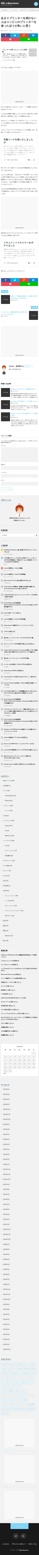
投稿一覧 (27, 366)
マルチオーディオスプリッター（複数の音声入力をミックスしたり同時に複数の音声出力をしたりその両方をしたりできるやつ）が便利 (21, 711)
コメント (3, 445)
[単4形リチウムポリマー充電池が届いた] (5, 392)
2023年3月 (6, 1094)
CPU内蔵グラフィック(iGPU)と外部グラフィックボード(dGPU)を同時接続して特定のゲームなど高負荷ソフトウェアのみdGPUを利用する (20, 560)
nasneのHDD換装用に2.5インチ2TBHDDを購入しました (21, 750)
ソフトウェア (9, 633)
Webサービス (9, 679)
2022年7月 (6, 1134)
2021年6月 (6, 1199)
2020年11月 (6, 1234)
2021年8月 (6, 1189)
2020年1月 (6, 1284)
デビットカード (9, 905)
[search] (36, 535)
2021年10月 (6, 1179)
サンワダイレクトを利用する (9, 964)
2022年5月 (6, 1144)
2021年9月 (6, 1184)
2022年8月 (6, 1129)
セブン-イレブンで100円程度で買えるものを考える (19, 644)
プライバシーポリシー (19, 1544)
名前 (3, 464)
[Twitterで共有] (15, 35)
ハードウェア (14, 30)
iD (10, 1369)
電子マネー (9, 599)
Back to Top (19, 1526)
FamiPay (4, 1369)
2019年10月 (6, 1299)
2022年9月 (6, 1124)
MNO (27, 1369)
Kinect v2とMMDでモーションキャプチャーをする (19, 743)
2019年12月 (6, 1289)
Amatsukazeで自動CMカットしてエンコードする (18, 625)
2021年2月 (6, 1219)
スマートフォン (9, 850)
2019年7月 (6, 1314)
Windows (8, 627)
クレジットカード (10, 895)
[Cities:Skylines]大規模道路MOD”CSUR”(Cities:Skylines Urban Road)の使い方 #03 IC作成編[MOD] (21, 701)
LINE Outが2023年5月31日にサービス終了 (13, 998)
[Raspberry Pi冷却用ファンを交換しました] (5, 404)
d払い (33, 1364)
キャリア (17, 1378)
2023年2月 (6, 1099)
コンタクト (6, 1544)
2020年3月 (6, 1274)
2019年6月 (6, 1319)
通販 (4, 930)
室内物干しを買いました (8, 990)
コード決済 (8, 900)
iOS (6, 830)
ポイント (5, 870)
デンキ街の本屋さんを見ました (10, 1009)
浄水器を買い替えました (8, 1005)
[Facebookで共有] (5, 35)
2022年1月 (6, 1164)
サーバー (29, 1382)
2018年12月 (6, 1349)
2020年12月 (6, 1229)
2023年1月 (6, 1104)
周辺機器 (8, 715)
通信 (7, 666)
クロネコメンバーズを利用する (10, 961)
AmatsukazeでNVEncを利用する (14, 670)
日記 (30, 30)
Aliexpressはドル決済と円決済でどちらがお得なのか (20, 764)
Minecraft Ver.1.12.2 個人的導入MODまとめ (17, 580)
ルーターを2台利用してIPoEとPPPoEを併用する (18, 664)
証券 (4, 920)
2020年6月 (6, 1259)
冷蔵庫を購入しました (7, 1027)
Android (8, 615)
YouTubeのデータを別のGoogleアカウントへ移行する (20, 676)
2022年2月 (6, 1159)
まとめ (7, 646)
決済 (4, 890)
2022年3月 (6, 1154)
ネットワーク (6, 1395)
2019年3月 (6, 1334)
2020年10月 (6, 1239)
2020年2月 (6, 1279)
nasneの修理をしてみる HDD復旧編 (14, 619)
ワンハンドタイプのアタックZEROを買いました (15, 1013)
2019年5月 (6, 1324)
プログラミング (7, 860)
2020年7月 (6, 1254)
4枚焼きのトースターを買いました (11, 982)
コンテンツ (6, 805)
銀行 (4, 940)
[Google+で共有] (24, 35)
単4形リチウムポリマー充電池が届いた (23, 389)
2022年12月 (6, 1109)
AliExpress (8, 766)
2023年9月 (6, 1089)
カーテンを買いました (7, 986)
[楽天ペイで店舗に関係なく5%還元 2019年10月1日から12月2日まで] (5, 299)
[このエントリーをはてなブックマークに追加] (33, 35)
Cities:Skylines (9, 554)
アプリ (10, 1378)
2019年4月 (6, 1329)
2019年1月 (6, 1344)
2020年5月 (6, 1264)
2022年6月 (6, 1139)
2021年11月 (6, 1174)
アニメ (7, 810)
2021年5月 (6, 1204)
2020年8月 (6, 1249)
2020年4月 (6, 1269)
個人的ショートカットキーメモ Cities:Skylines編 (18, 637)
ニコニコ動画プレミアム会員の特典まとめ (13, 978)
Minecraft (8, 582)
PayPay (4, 1373)
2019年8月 (6, 1309)
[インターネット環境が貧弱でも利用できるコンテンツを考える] (33, 315)
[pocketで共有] (10, 39)
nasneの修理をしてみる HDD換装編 (14, 574)
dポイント (26, 1364)
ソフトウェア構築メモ (8, 1391)
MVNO (33, 1369)
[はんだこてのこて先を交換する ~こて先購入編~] (5, 416)
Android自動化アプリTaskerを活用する (16, 737)
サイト (3, 480)
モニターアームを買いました (9, 1002)
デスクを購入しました (7, 1023)
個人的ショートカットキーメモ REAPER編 (16, 658)
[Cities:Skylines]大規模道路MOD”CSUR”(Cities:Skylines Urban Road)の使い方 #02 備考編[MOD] (21, 721)
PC (6, 564)
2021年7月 (6, 1194)
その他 (5, 815)
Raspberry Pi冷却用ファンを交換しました (24, 401)
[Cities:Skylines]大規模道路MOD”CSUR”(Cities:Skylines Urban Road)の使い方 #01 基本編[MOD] (21, 604)
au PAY (19, 1364)
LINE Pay (20, 1369)
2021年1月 (6, 1224)
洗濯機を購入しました (7, 1035)
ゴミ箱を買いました (7, 994)
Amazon (4, 1364)
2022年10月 (6, 1119)
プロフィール (32, 1544)
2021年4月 (6, 1209)
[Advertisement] (19, 85)
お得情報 (5, 785)
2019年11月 (6, 1294)
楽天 (8, 1409)
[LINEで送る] (29, 39)
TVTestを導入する (9, 631)
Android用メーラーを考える (12, 613)
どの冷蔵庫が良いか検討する (9, 1031)
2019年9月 (6, 1304)
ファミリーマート (28, 1395)
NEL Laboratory (10, 3)
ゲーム (5, 790)
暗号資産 (5, 885)
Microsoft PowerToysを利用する (11, 974)
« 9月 (4, 1073)
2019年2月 (6, 1339)
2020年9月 (6, 1244)
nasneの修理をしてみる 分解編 (13, 568)
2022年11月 (6, 1114)
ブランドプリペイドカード (13, 910)
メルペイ (24, 1404)
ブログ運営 (6, 865)
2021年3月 (6, 1214)
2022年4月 (6, 1149)
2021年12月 (6, 1169)
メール (3, 472)
